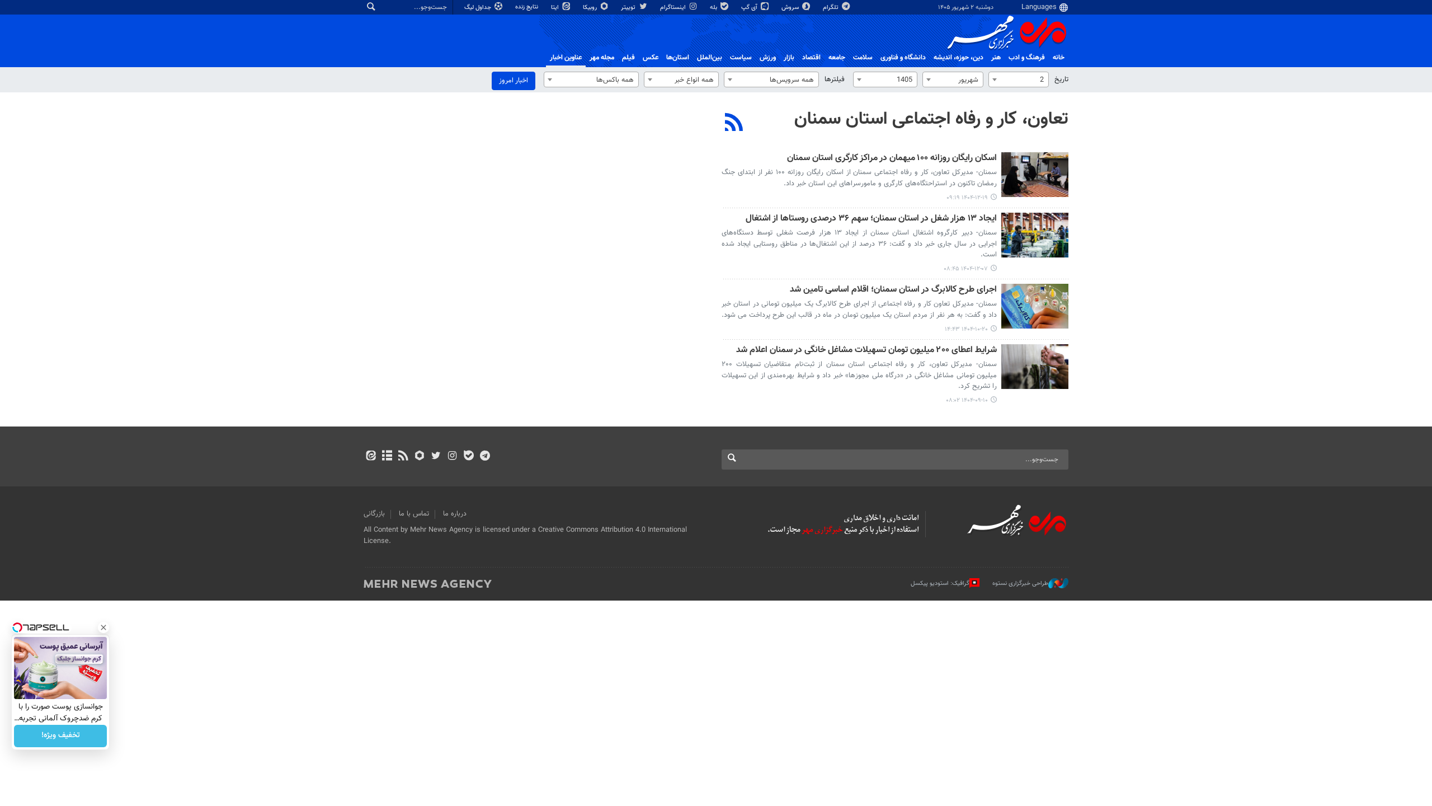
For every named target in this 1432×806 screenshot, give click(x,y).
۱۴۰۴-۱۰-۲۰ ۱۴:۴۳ (966, 329)
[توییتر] (436, 457)
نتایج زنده (527, 7)
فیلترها (835, 79)
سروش (790, 7)
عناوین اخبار (566, 57)
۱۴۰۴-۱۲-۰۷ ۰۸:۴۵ (966, 269)
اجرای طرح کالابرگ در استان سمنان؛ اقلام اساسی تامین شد (893, 290)
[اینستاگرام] (452, 457)
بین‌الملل (709, 57)
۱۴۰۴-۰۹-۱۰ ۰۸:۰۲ (967, 400)
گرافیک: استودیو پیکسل (940, 583)
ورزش (768, 57)
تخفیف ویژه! (60, 736)
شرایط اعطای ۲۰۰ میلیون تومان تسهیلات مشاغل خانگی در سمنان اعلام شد (866, 350)
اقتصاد (811, 57)
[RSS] (734, 124)
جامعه (836, 57)
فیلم (628, 57)
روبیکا (591, 7)
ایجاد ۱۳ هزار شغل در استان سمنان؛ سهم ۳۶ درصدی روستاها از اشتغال (871, 219)
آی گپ (750, 7)
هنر (996, 57)
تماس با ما (414, 513)
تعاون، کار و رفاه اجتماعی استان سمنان (931, 119)
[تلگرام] (485, 457)
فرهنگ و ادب (1027, 57)
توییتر (629, 7)
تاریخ (1061, 79)
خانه (1058, 57)
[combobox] (1018, 79)
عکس (650, 57)
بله (714, 7)
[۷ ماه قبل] (1034, 306)
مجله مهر (602, 57)
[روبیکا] (420, 457)
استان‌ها (677, 57)
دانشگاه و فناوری (903, 57)
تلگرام (831, 7)
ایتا (555, 7)
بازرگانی (374, 513)
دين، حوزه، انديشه (958, 57)
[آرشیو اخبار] (387, 457)
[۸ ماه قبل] (1034, 366)
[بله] (468, 457)
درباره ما (455, 513)
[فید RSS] (403, 457)
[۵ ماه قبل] (1034, 174)
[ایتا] (371, 457)
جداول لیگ (478, 7)
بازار (789, 57)
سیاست (741, 57)
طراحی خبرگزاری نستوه (1020, 583)
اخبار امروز (513, 80)
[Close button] (103, 627)
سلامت (863, 57)
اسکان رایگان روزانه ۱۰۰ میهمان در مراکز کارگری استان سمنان (892, 158)
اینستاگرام (673, 7)
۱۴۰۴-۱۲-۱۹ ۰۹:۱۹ (967, 198)
